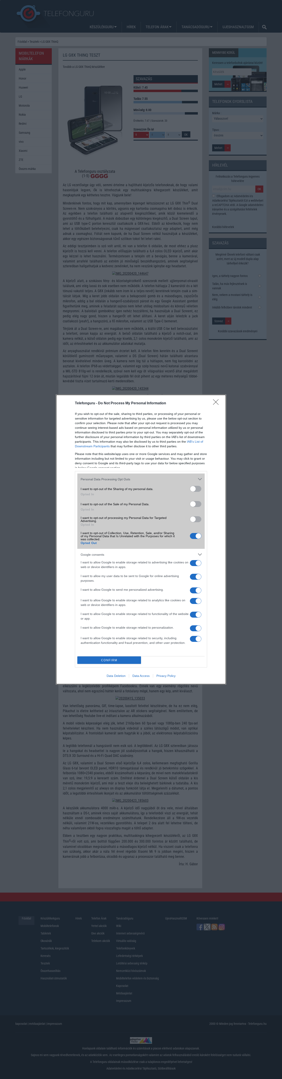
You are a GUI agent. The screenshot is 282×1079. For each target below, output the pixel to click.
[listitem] (141, 479)
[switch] (195, 489)
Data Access (141, 676)
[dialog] (141, 539)
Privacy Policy (166, 676)
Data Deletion (116, 676)
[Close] (217, 403)
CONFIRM (109, 660)
